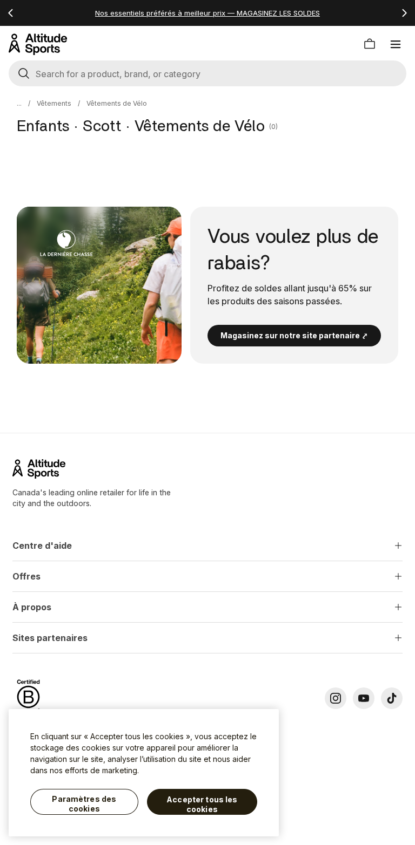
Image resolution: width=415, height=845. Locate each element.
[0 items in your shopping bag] (369, 44)
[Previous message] (11, 13)
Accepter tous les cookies (201, 804)
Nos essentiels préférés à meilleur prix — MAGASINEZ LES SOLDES (207, 13)
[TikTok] (392, 698)
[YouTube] (363, 698)
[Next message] (404, 13)
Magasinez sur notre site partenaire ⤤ (294, 335)
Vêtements (54, 103)
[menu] (395, 44)
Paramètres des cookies (84, 803)
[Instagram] (335, 698)
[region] (144, 772)
